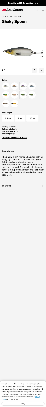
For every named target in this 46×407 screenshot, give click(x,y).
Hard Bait (17, 16)
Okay (23, 404)
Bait (10, 16)
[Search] (37, 10)
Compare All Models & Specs (14, 137)
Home (4, 16)
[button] (34, 70)
